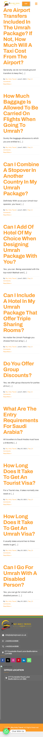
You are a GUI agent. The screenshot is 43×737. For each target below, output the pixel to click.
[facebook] (3, 660)
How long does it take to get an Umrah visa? (19, 525)
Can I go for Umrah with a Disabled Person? (20, 576)
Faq (29, 79)
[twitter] (8, 660)
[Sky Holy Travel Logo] (17, 619)
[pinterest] (18, 660)
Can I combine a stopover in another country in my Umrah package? (21, 179)
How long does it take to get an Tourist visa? (19, 474)
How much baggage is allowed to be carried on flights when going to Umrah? (20, 113)
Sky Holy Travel (11, 79)
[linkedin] (24, 660)
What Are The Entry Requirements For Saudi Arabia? (20, 420)
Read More (6, 84)
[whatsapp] (29, 660)
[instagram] (13, 660)
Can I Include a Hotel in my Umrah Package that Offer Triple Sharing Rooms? (20, 312)
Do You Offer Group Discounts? (18, 369)
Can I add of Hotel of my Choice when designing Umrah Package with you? (20, 244)
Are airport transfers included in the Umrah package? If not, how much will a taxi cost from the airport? (17, 36)
